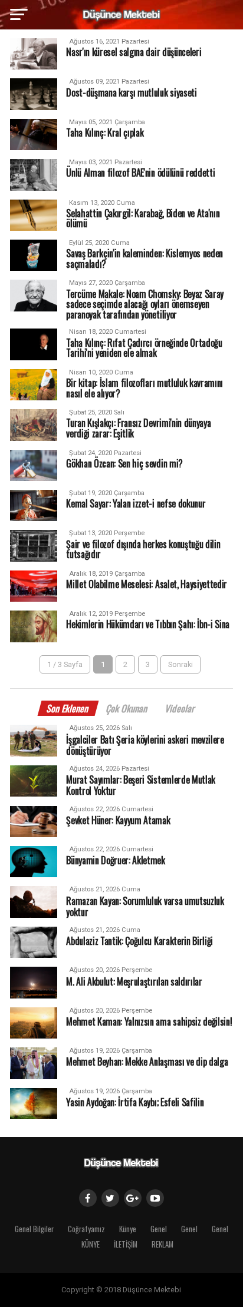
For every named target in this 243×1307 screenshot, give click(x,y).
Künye (127, 1229)
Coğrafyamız (86, 1229)
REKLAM (162, 1244)
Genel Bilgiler (34, 1229)
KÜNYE (90, 1244)
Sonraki (180, 664)
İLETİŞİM (125, 1244)
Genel (158, 1229)
